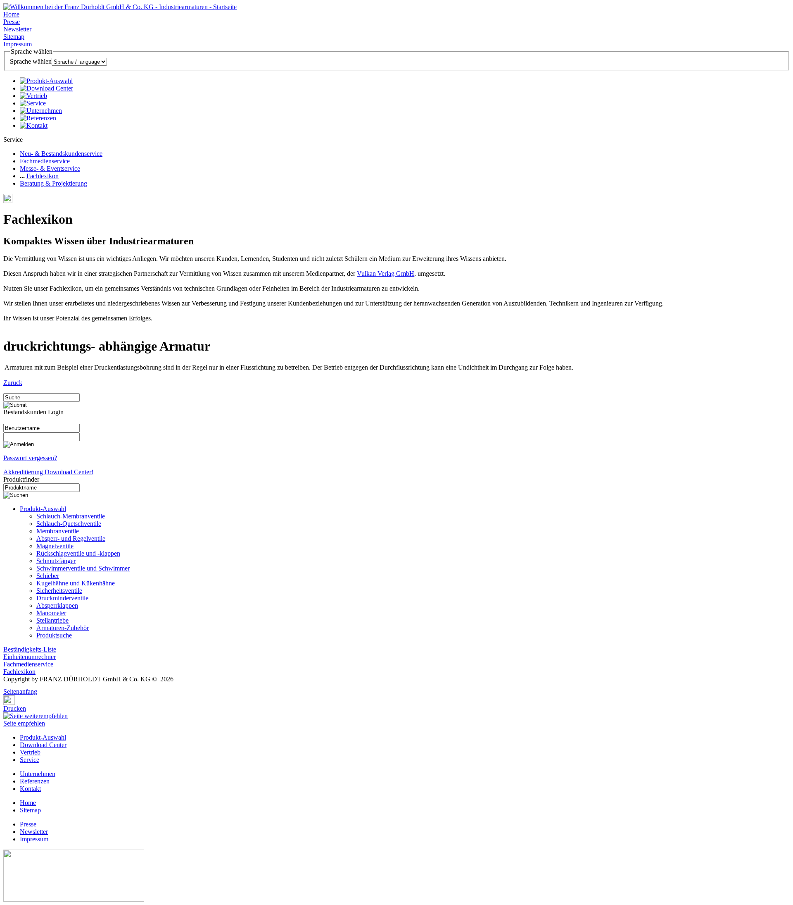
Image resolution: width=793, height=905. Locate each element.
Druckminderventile (62, 598)
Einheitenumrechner (29, 656)
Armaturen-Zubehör (62, 627)
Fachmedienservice (45, 161)
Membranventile (57, 531)
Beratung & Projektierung (53, 183)
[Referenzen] (38, 118)
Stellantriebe (52, 620)
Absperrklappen (57, 605)
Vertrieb (30, 752)
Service (29, 759)
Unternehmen (37, 773)
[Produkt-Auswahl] (46, 80)
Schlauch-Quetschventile (68, 523)
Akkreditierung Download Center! (48, 471)
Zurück (12, 382)
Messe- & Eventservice (50, 168)
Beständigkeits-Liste (29, 649)
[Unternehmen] (41, 110)
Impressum (17, 44)
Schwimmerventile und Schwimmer (83, 568)
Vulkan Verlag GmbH (385, 273)
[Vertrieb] (33, 95)
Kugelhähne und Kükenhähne (75, 583)
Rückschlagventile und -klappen (78, 553)
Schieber (47, 575)
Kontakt (30, 788)
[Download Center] (46, 88)
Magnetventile (55, 545)
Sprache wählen (31, 61)
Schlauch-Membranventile (70, 516)
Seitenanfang (20, 691)
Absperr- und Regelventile (70, 538)
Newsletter (17, 29)
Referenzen (35, 781)
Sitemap (13, 36)
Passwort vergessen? (30, 457)
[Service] (33, 103)
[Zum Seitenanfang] (5, 685)
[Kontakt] (33, 125)
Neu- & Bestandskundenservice (61, 153)
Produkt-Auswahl (43, 508)
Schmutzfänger (56, 560)
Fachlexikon (42, 175)
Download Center (43, 744)
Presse (11, 21)
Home (11, 14)
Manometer (51, 612)
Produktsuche (54, 635)
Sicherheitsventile (59, 590)
